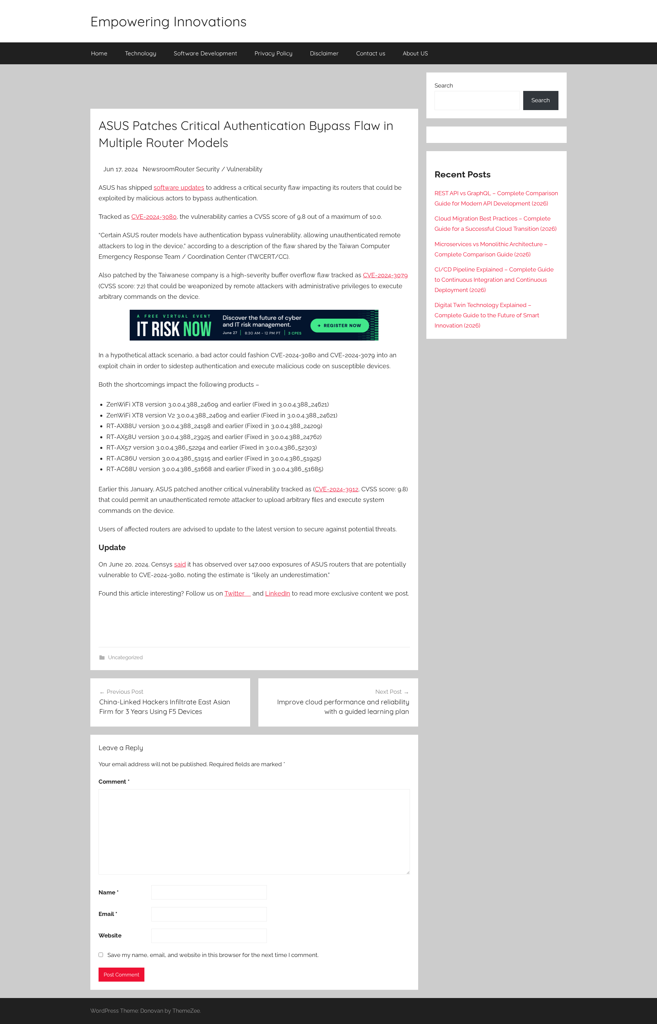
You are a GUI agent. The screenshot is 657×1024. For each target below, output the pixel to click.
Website (110, 935)
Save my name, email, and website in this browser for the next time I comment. (213, 955)
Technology (140, 53)
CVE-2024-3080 (154, 216)
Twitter (237, 593)
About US (415, 53)
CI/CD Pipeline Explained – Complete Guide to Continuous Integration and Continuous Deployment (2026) (494, 279)
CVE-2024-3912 (336, 489)
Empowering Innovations (168, 21)
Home (99, 53)
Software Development (205, 53)
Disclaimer (324, 53)
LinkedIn (277, 593)
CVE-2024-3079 (385, 275)
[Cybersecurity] (254, 338)
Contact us (370, 53)
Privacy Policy (274, 53)
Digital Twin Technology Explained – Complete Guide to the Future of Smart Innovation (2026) (487, 315)
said (180, 564)
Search (444, 85)
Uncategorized (125, 657)
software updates (179, 187)
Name (109, 892)
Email (108, 913)
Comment (114, 781)
